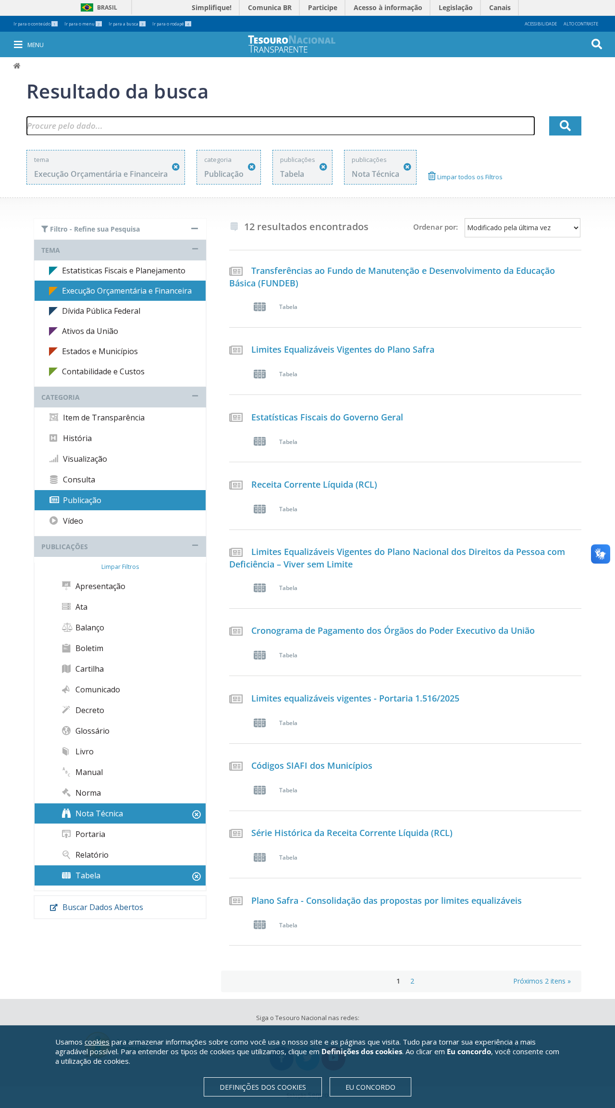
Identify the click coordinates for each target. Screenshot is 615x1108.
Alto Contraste (581, 24)
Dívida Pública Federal (101, 311)
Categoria (60, 397)
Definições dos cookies (263, 1087)
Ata (80, 607)
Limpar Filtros (120, 567)
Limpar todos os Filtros (469, 176)
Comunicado (97, 689)
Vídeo (72, 521)
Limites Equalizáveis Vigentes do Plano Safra (342, 349)
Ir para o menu (82, 24)
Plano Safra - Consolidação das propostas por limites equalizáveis (386, 900)
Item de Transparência (103, 417)
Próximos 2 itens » (542, 980)
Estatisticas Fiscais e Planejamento (123, 270)
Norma (87, 793)
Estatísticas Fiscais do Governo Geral (327, 417)
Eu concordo (370, 1087)
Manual (88, 772)
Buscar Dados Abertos (102, 907)
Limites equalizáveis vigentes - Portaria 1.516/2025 (355, 698)
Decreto (89, 710)
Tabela (87, 875)
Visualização (84, 459)
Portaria (89, 834)
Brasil (97, 7)
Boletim (88, 648)
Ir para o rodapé (170, 24)
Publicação (81, 500)
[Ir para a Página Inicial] (298, 44)
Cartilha (89, 669)
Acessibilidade (541, 24)
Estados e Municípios (100, 351)
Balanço (89, 627)
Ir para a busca (126, 24)
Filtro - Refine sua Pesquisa (94, 229)
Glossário (92, 731)
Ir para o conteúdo (34, 24)
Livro (84, 751)
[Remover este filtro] (176, 167)
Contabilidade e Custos (103, 371)
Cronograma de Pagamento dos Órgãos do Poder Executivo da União (393, 630)
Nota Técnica (98, 813)
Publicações (64, 546)
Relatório (91, 854)
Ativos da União (90, 331)
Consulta (78, 479)
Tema (50, 250)
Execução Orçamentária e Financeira (127, 290)
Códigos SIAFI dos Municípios (311, 765)
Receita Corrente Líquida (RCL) (314, 484)
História (76, 438)
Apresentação (99, 586)
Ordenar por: (435, 227)
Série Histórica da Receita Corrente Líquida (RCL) (352, 832)
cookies (97, 1041)
